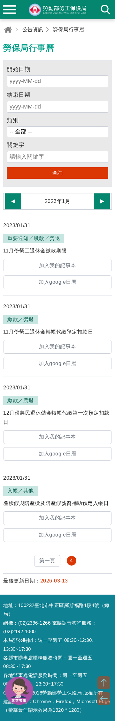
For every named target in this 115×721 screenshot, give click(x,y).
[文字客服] (19, 690)
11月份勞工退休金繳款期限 (35, 250)
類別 (13, 120)
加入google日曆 (57, 282)
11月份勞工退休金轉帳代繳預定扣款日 (48, 331)
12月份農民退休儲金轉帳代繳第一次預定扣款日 (56, 417)
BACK (103, 698)
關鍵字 (16, 145)
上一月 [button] (13, 201)
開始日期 (18, 69)
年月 (58, 201)
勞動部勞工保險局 (57, 9)
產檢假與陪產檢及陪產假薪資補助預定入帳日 (56, 503)
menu (9, 9)
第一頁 (47, 560)
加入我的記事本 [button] (57, 265)
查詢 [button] (57, 173)
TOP (103, 682)
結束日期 (18, 95)
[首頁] (8, 29)
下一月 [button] (102, 201)
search (105, 9)
